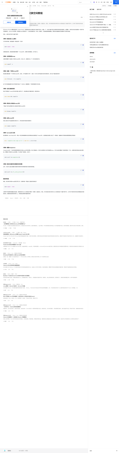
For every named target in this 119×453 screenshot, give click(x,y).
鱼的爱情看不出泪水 (7, 242)
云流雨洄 (5, 263)
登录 (116, 2)
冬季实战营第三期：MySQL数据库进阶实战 (99, 44)
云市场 (33, 2)
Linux (12, 253)
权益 (26, 2)
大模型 (14, 2)
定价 (30, 2)
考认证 (38, 5)
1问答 (26, 450)
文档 (101, 2)
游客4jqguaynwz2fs (7, 284)
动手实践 (29, 5)
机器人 (12, 274)
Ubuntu (11, 198)
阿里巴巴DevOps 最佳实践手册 (96, 47)
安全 (21, 198)
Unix (22, 284)
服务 (41, 2)
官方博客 (34, 5)
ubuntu (91, 56)
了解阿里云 (45, 2)
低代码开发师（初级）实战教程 (96, 42)
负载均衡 (20, 242)
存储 (28, 198)
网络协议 (18, 284)
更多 (115, 38)
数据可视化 (22, 222)
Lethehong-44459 (6, 232)
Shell (16, 263)
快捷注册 (9, 22)
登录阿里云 (20, 22)
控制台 (107, 2)
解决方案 (22, 2)
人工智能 (13, 222)
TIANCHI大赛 (43, 5)
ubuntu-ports (92, 59)
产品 (18, 2)
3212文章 (21, 450)
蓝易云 (9, 450)
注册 (111, 2)
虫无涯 (4, 222)
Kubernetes (15, 242)
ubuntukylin (92, 61)
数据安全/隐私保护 (18, 253)
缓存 (24, 198)
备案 (104, 2)
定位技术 (16, 198)
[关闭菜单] (2, 2)
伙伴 (37, 2)
